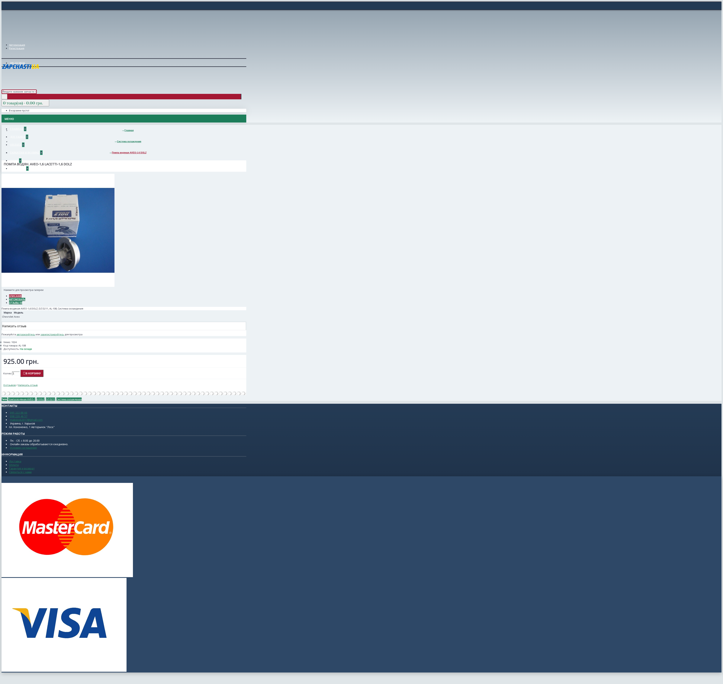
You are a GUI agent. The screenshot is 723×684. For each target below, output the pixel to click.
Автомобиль (17, 299)
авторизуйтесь (26, 334)
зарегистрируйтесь (52, 334)
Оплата (14, 465)
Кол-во (7, 373)
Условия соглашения (23, 448)
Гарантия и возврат (22, 468)
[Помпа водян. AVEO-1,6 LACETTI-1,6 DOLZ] (58, 286)
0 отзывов (9, 385)
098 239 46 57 (18, 416)
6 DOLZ (41, 399)
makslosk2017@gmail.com (26, 420)
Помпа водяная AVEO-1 (21, 399)
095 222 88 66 (18, 412)
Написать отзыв (28, 385)
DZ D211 (50, 399)
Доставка (15, 461)
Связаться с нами (20, 472)
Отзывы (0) (15, 302)
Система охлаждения (69, 399)
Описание (15, 296)
